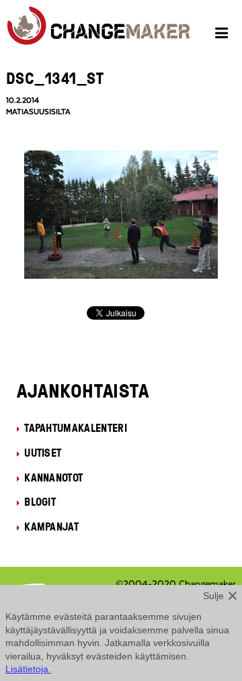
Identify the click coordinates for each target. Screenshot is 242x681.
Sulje (213, 595)
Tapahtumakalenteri (75, 427)
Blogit (40, 501)
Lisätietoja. (28, 669)
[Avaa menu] (223, 35)
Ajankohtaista (83, 390)
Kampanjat (51, 526)
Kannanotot (53, 477)
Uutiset (42, 452)
